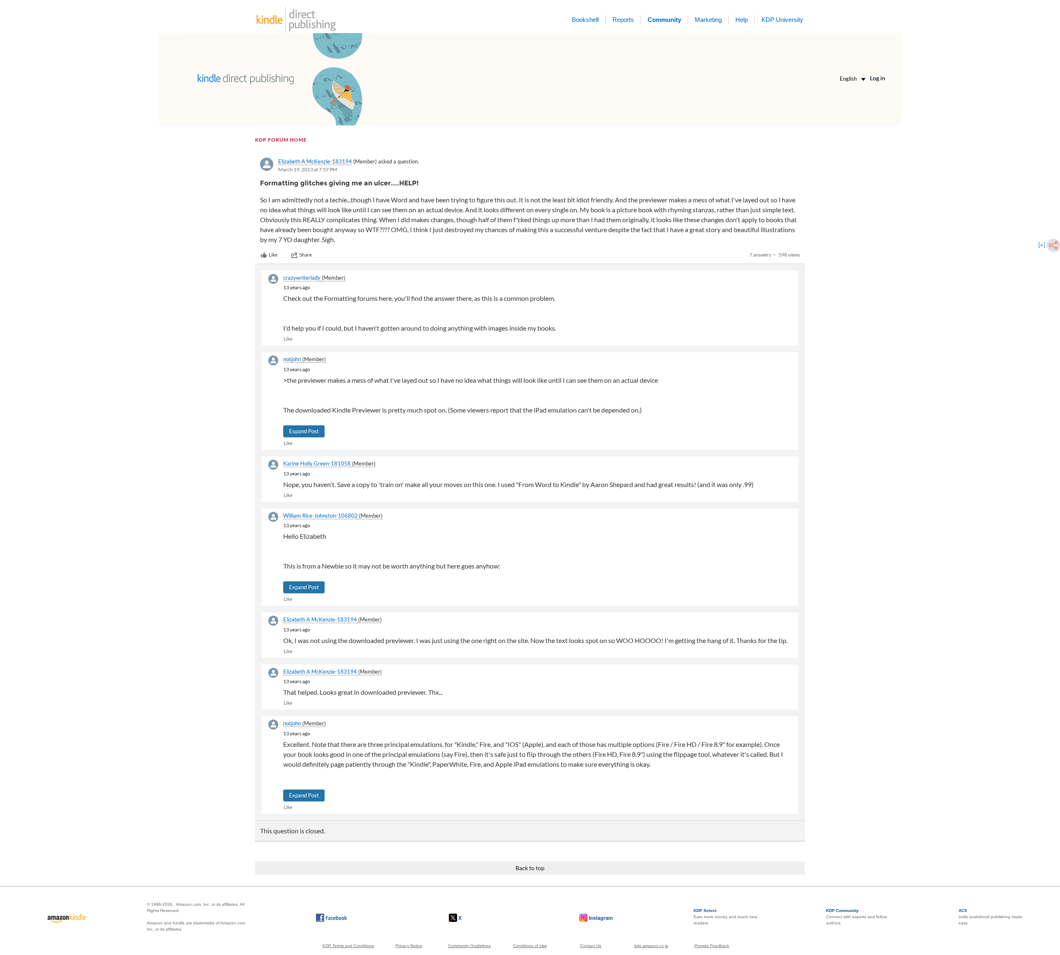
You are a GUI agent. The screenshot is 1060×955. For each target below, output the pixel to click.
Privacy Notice (408, 945)
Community (664, 19)
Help (741, 19)
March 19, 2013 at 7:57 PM (307, 169)
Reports (623, 19)
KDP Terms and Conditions (348, 945)
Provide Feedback (711, 945)
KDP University (782, 19)
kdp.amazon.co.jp (651, 945)
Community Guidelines (469, 945)
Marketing (708, 19)
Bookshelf (585, 19)
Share (305, 255)
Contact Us (590, 945)
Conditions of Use (530, 945)
